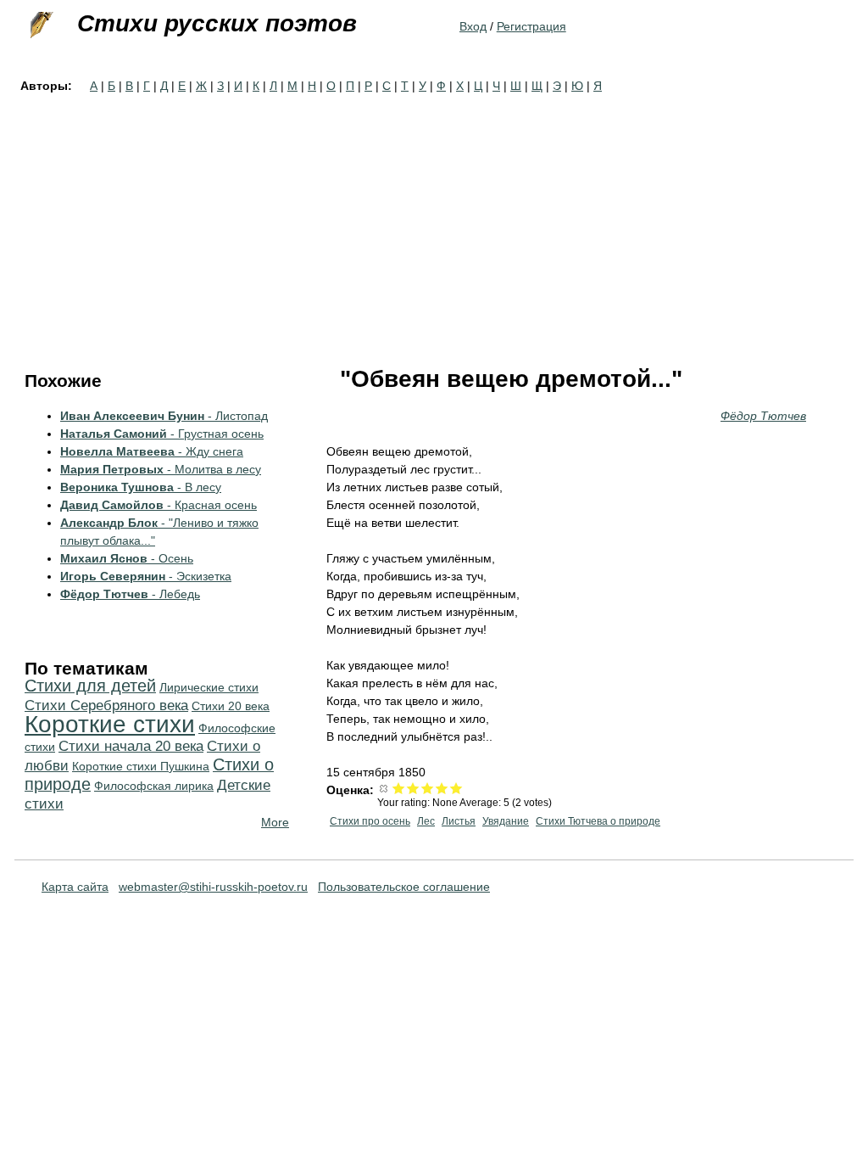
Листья (459, 821)
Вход (473, 26)
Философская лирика (154, 785)
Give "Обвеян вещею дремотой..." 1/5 (399, 787)
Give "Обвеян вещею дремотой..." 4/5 (442, 787)
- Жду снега (151, 451)
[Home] (39, 25)
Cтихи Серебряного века (106, 705)
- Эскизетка (145, 576)
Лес (426, 821)
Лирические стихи (209, 687)
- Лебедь (130, 594)
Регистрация (531, 26)
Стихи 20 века (231, 706)
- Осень (126, 558)
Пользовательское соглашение (404, 886)
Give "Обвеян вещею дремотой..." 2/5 (413, 787)
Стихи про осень (370, 821)
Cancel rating (384, 787)
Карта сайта (75, 886)
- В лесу (140, 487)
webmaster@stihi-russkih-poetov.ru (213, 886)
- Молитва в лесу (160, 469)
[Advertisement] (434, 222)
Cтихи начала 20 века (130, 746)
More (275, 822)
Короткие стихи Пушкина (140, 766)
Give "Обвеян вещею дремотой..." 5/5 (456, 787)
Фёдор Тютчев (763, 416)
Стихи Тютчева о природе (598, 821)
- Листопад (164, 416)
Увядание (505, 821)
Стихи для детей (90, 685)
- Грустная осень (162, 433)
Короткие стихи (110, 724)
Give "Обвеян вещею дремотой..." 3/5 (427, 787)
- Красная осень (158, 505)
